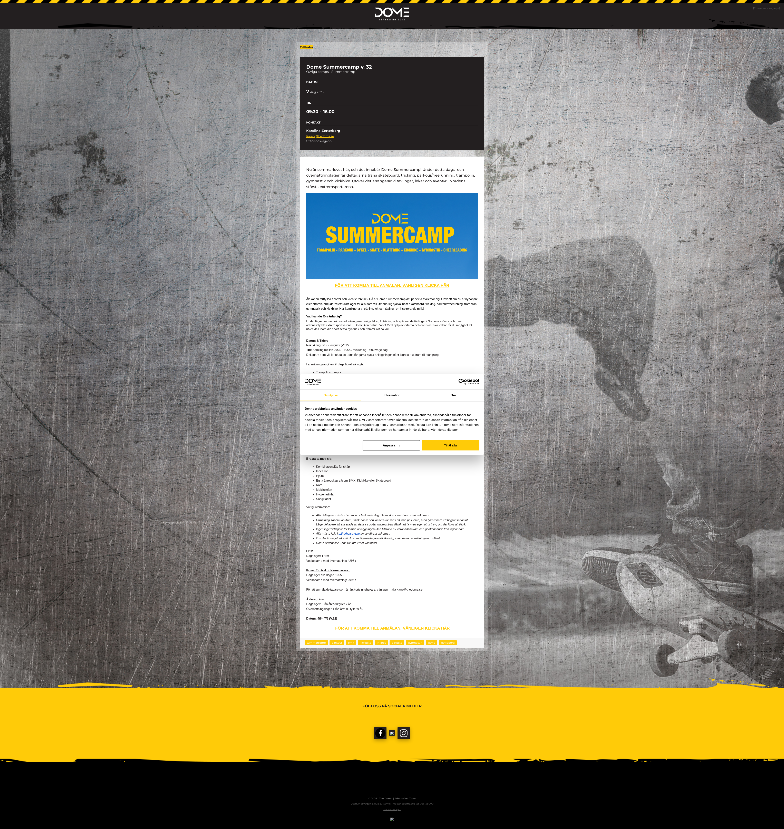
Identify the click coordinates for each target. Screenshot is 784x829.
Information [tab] (392, 395)
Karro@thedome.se (320, 136)
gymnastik (415, 642)
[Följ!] (392, 733)
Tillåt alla (450, 445)
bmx (351, 642)
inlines (381, 642)
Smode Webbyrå (392, 809)
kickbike (365, 642)
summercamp (316, 642)
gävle (431, 642)
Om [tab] (453, 395)
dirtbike (397, 642)
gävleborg (448, 642)
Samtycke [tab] (331, 395)
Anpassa (389, 445)
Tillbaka (306, 47)
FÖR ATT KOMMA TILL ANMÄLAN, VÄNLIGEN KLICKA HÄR (392, 285)
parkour (337, 642)
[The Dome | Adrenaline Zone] (392, 14)
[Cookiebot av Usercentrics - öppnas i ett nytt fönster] (461, 381)
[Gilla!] (380, 733)
